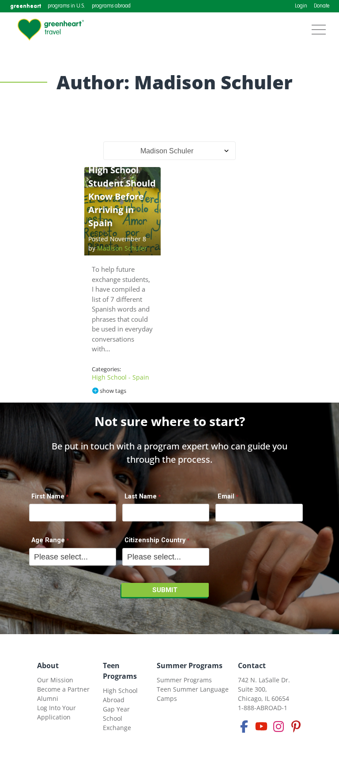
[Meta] (244, 726)
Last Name (140, 496)
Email (226, 496)
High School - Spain (120, 377)
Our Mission (55, 680)
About (48, 665)
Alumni (47, 698)
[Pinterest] (296, 726)
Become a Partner (63, 689)
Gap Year (116, 709)
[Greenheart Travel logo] (50, 29)
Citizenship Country (154, 540)
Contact (252, 665)
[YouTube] (261, 726)
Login (301, 6)
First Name (47, 496)
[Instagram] (278, 726)
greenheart (25, 6)
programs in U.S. (66, 6)
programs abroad (111, 6)
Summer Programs (189, 665)
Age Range (48, 540)
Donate (321, 6)
